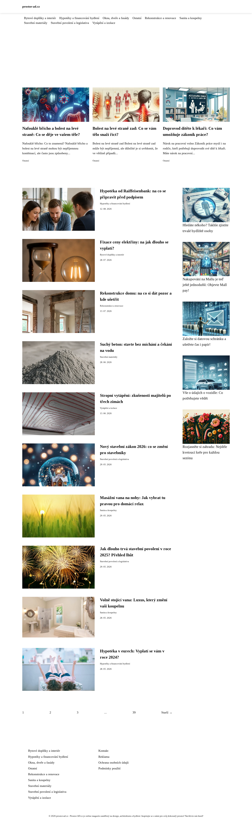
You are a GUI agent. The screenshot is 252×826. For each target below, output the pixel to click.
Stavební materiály (35, 23)
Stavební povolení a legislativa (70, 23)
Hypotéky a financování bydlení (79, 18)
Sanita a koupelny (190, 18)
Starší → (166, 712)
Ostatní (137, 18)
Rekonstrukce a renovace (160, 18)
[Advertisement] (126, 51)
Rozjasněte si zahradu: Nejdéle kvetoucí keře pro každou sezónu (205, 452)
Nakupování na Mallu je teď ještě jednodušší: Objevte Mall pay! (205, 284)
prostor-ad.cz (31, 6)
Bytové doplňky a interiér (40, 18)
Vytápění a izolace (103, 23)
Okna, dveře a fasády (116, 18)
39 (134, 712)
